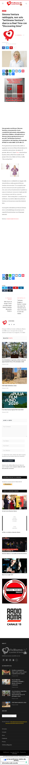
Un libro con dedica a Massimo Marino (11, 532)
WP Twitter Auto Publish (8, 756)
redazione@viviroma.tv (12, 219)
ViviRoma (19, 35)
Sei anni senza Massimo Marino (9, 511)
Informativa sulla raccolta (10, 763)
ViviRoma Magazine (7, 744)
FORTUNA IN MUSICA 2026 (9, 386)
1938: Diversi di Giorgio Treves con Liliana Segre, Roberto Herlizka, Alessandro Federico (7, 306)
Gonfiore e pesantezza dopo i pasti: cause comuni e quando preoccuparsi (19, 672)
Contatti (4, 732)
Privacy (4, 741)
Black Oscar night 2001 (7, 575)
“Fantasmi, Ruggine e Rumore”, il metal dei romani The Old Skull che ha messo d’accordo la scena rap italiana (21, 307)
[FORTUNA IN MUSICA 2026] (14, 376)
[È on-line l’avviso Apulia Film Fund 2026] (14, 400)
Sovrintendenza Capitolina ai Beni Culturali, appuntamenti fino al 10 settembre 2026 (14, 361)
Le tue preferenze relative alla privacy (16, 759)
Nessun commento (12, 43)
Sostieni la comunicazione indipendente (12, 481)
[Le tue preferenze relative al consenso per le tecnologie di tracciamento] (26, 762)
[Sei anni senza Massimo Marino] (14, 502)
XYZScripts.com (22, 756)
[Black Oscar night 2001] (14, 565)
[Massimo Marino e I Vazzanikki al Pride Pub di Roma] (14, 544)
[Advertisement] (14, 114)
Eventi (4, 10)
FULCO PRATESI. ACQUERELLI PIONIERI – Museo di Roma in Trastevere (18, 682)
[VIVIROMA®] (14, 3)
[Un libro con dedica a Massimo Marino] (14, 523)
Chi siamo (4, 729)
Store (3, 735)
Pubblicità (4, 738)
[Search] (26, 3)
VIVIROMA (14, 753)
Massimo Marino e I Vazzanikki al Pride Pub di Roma (14, 554)
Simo (17, 152)
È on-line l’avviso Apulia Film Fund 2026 (12, 410)
